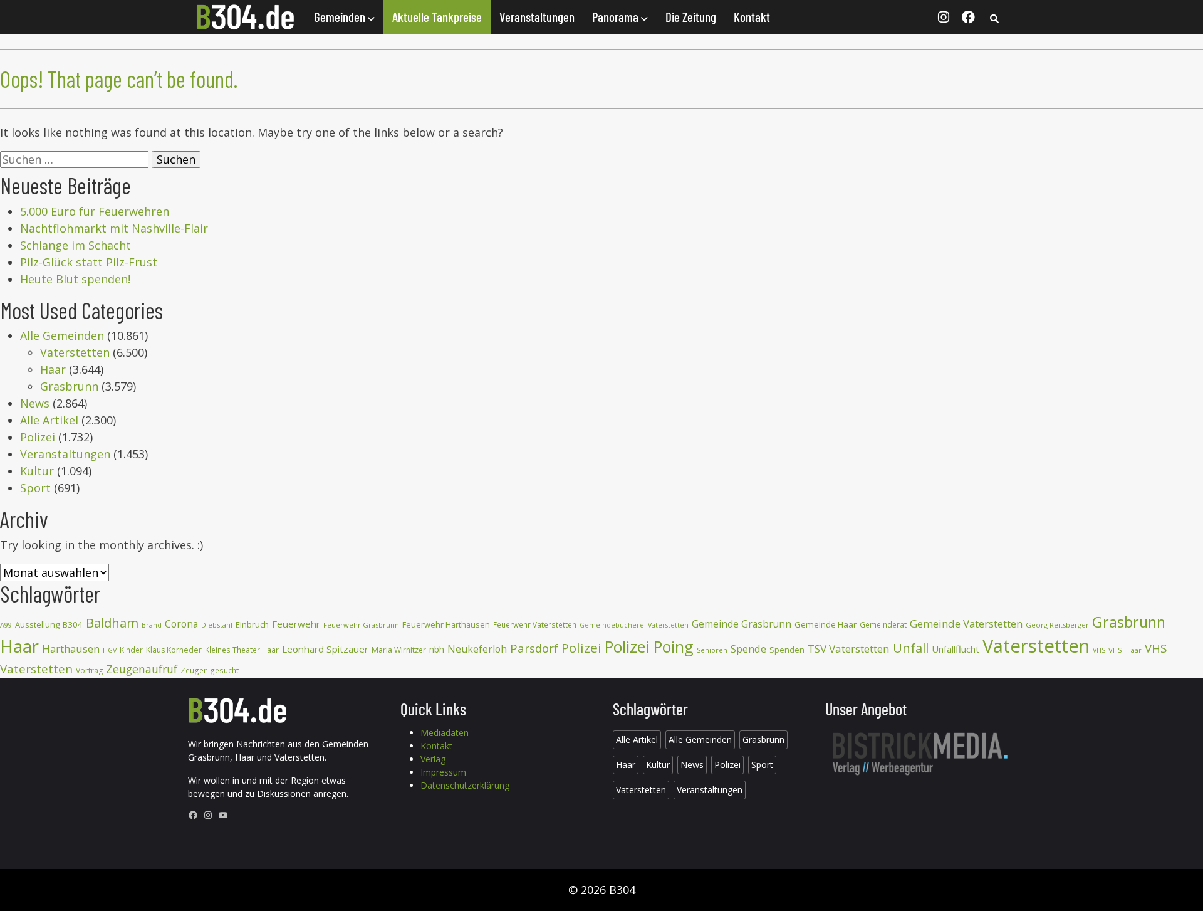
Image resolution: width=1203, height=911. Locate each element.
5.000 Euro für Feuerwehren (94, 211)
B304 (73, 624)
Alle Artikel (49, 420)
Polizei (37, 437)
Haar (53, 369)
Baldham (112, 622)
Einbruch (252, 624)
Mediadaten (444, 733)
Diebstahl (216, 624)
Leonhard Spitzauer (325, 649)
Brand (152, 625)
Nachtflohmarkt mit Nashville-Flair (114, 228)
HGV (110, 650)
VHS (1099, 650)
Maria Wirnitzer (399, 650)
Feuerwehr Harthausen (446, 624)
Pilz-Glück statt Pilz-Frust (88, 262)
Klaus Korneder (174, 650)
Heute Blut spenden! (75, 279)
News (34, 403)
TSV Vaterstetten (849, 648)
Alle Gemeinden (62, 335)
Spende (748, 648)
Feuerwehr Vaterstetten (534, 624)
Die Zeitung (690, 16)
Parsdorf (534, 648)
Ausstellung (37, 624)
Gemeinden (341, 16)
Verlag (432, 759)
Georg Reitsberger (1057, 624)
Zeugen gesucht (209, 670)
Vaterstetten (75, 352)
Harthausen (71, 648)
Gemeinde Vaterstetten (966, 623)
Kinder (131, 650)
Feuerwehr (296, 624)
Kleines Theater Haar (242, 650)
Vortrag (89, 670)
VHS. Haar (1125, 650)
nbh (436, 649)
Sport (35, 487)
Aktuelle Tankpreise (437, 16)
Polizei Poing (649, 646)
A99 (6, 624)
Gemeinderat (883, 624)
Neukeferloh (477, 649)
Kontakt (752, 16)
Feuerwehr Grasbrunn (361, 624)
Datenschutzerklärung (464, 785)
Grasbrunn (69, 386)
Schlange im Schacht (75, 245)
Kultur (37, 470)
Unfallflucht (955, 649)
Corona (181, 624)
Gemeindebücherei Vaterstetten (634, 625)
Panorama (616, 16)
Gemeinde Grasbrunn (741, 624)
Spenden (787, 650)
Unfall (911, 647)
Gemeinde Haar (825, 624)
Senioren (712, 650)
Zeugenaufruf (141, 669)
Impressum (443, 772)
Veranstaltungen (537, 16)
